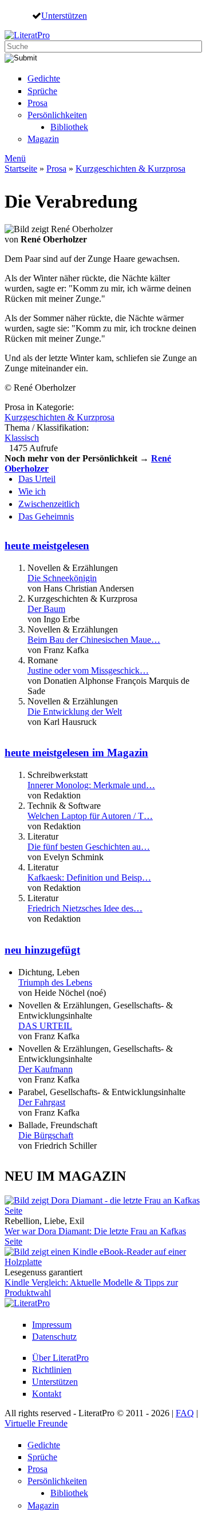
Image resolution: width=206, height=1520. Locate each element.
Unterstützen (64, 15)
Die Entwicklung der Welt (74, 711)
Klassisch (22, 438)
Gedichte (43, 78)
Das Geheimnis (46, 516)
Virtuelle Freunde (36, 1423)
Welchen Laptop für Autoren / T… (90, 816)
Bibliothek (69, 127)
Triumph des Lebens (55, 982)
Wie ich (32, 491)
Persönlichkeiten (57, 115)
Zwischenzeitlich (49, 504)
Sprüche (42, 91)
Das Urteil (37, 479)
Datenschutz (54, 1336)
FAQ (185, 1413)
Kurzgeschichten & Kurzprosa (130, 168)
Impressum (52, 1325)
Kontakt (46, 1394)
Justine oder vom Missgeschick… (88, 670)
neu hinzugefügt (42, 950)
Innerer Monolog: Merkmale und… (91, 785)
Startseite (21, 168)
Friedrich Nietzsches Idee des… (84, 908)
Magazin (43, 139)
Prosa (37, 103)
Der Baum (46, 609)
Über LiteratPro (60, 1358)
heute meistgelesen (47, 546)
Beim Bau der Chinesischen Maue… (93, 640)
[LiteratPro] (27, 35)
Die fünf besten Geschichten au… (88, 847)
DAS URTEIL (45, 1026)
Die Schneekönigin (62, 578)
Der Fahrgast (41, 1102)
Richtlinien (52, 1370)
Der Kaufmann (45, 1069)
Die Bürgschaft (45, 1135)
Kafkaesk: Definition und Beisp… (89, 877)
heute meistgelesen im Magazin (76, 753)
